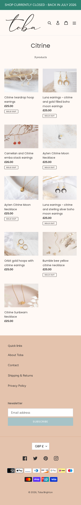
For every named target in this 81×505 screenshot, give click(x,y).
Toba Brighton (45, 492)
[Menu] (74, 22)
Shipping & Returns (20, 375)
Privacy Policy (17, 385)
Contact (13, 365)
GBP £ (39, 446)
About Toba (15, 355)
